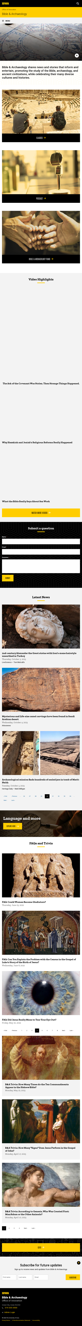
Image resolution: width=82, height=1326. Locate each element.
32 (59, 796)
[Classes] (41, 112)
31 (53, 796)
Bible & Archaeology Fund (39, 258)
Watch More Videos (39, 512)
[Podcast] (41, 172)
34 (71, 796)
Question (5, 557)
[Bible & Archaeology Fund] (41, 233)
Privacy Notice (6, 1320)
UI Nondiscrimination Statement (21, 1320)
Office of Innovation (9, 10)
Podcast (39, 198)
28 (36, 796)
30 (48, 796)
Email (4, 547)
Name (4, 537)
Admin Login (9, 1312)
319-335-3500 (10, 1308)
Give (39, 1247)
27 (30, 796)
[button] (78, 3)
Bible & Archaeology (14, 14)
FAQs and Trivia (41, 843)
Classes (39, 137)
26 (24, 796)
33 (65, 796)
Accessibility (36, 1320)
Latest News (41, 597)
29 (42, 796)
